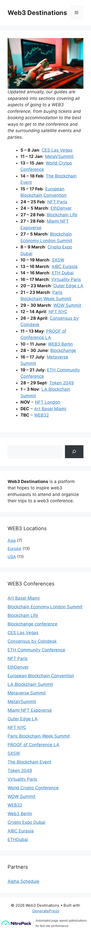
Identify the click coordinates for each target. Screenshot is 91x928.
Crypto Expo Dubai (26, 822)
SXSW (58, 259)
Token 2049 (61, 382)
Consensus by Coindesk (32, 641)
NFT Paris (57, 201)
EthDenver (61, 208)
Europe (14, 548)
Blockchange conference (32, 624)
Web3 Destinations (37, 12)
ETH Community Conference (36, 649)
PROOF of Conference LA (33, 744)
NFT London (47, 402)
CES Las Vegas (57, 150)
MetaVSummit (59, 156)
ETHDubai (18, 839)
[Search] (74, 451)
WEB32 (41, 415)
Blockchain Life (62, 214)
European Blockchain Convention (41, 675)
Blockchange (63, 350)
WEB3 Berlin (60, 344)
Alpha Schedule (23, 881)
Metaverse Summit (27, 692)
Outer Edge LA (68, 285)
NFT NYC (58, 311)
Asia (12, 540)
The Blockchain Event (29, 761)
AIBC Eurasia (65, 266)
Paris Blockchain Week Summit (39, 736)
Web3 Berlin (20, 813)
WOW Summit (67, 305)
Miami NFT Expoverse (30, 710)
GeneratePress (45, 910)
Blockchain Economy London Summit (45, 606)
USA (12, 556)
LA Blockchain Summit (30, 684)
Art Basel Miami (50, 408)
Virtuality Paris (66, 279)
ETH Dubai (63, 272)
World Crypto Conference (33, 787)
